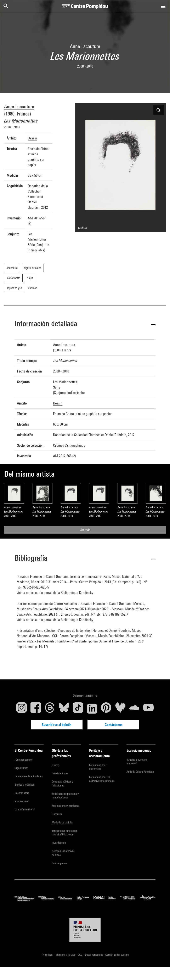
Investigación (59, 842)
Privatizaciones (60, 773)
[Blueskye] (64, 708)
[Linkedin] (92, 708)
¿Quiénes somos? (24, 759)
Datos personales (94, 954)
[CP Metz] (67, 900)
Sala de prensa (59, 863)
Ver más (85, 530)
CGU (80, 954)
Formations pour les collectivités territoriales (101, 778)
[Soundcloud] (134, 708)
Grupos (55, 765)
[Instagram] (22, 708)
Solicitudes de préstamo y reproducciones (65, 795)
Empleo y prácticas (24, 784)
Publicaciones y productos (65, 805)
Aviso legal (48, 954)
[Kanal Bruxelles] (107, 900)
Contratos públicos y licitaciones (62, 783)
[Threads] (50, 708)
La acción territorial (25, 809)
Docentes (57, 814)
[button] (85, 324)
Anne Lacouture (19, 106)
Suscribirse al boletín (57, 724)
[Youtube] (148, 708)
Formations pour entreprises (97, 766)
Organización (21, 768)
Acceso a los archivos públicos (63, 852)
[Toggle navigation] (163, 6)
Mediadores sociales (62, 822)
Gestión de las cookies (117, 954)
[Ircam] (48, 900)
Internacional (22, 801)
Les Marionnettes (65, 382)
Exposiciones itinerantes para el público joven (64, 832)
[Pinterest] (106, 708)
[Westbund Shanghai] (130, 900)
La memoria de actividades (28, 776)
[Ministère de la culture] (85, 930)
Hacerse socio (22, 793)
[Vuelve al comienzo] (160, 957)
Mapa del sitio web (66, 954)
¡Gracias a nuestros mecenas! (136, 761)
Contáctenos (113, 724)
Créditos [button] (82, 228)
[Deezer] (120, 708)
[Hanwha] (147, 900)
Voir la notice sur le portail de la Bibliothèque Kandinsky (55, 592)
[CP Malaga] (85, 900)
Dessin (32, 138)
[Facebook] (36, 708)
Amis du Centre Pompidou (140, 771)
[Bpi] (26, 900)
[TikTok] (78, 708)
